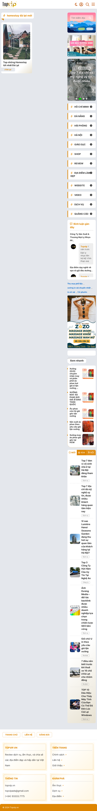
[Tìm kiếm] (87, 4)
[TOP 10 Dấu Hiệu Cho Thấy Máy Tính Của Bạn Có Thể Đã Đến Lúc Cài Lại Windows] (75, 704)
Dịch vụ (82, 63)
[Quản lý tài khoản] (81, 4)
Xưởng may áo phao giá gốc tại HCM (75, 439)
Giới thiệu (57, 765)
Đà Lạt (8, 70)
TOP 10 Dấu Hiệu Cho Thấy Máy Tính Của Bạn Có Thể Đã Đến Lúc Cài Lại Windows (87, 702)
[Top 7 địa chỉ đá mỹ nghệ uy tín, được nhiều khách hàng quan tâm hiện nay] (75, 501)
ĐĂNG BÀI (44, 734)
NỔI (92, 452)
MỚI (73, 452)
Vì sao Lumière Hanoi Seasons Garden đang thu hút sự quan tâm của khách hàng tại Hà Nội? (87, 537)
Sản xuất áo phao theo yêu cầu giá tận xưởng (75, 425)
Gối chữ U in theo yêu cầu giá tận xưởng (86, 645)
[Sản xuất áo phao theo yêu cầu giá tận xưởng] (88, 426)
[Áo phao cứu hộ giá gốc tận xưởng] (88, 413)
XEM (82, 452)
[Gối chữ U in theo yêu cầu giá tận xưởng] (75, 647)
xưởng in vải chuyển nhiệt (79, 288)
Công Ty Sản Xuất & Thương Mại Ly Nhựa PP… (80, 237)
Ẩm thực (57, 785)
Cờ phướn (82, 292)
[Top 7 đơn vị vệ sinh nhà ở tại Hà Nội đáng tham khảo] (75, 470)
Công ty (86, 582)
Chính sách (58, 754)
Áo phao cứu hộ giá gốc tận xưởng (75, 412)
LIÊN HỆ (28, 734)
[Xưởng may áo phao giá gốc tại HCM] (88, 439)
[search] (90, 18)
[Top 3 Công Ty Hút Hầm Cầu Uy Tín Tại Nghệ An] (75, 572)
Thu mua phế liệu (75, 284)
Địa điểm (57, 796)
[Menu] (93, 4)
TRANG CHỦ (11, 734)
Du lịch (85, 684)
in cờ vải (71, 292)
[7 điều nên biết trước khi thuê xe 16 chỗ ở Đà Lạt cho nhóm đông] (75, 672)
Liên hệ (56, 760)
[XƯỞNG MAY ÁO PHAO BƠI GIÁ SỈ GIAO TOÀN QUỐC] (88, 398)
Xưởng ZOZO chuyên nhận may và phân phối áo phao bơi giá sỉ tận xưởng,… (74, 378)
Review (85, 655)
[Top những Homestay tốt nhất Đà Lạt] (16, 58)
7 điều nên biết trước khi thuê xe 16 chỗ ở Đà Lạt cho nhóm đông (87, 670)
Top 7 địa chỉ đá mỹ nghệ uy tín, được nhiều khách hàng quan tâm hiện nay (87, 499)
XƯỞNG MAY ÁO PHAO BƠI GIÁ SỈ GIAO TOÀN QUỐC (75, 398)
